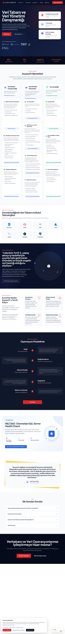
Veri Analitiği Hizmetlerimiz (51, 95)
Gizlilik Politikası (12, 627)
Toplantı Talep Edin (57, 2)
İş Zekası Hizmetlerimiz (53, 128)
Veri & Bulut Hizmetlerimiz (30, 98)
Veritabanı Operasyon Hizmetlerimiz (11, 162)
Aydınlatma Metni (19, 627)
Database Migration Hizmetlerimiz (11, 196)
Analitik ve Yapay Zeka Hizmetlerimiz (53, 162)
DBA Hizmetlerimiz (11, 128)
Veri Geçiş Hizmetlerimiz (32, 118)
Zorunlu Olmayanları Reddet (18, 630)
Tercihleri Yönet (30, 630)
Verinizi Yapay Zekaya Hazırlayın (11, 281)
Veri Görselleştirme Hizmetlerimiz (53, 196)
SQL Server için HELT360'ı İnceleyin (15, 446)
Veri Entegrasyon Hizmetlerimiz (32, 172)
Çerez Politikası (6, 627)
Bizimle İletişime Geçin (40, 555)
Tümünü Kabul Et (7, 630)
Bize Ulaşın (6, 34)
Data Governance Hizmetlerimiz (32, 196)
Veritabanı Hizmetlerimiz (9, 95)
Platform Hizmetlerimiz (32, 148)
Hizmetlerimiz (17, 34)
